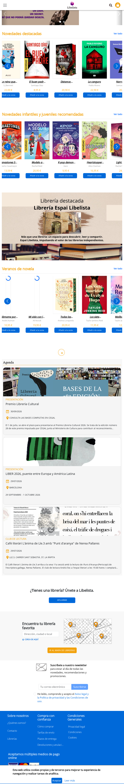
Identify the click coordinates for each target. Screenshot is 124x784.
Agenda (8, 362)
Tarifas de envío (46, 732)
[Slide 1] (60, 22)
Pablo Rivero (94, 85)
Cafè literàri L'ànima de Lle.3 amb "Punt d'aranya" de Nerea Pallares (53, 543)
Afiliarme (62, 600)
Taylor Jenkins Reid (94, 320)
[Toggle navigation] (5, 5)
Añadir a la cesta (37, 95)
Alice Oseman (94, 166)
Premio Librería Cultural (22, 404)
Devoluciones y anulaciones (51, 744)
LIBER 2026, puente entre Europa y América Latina (40, 474)
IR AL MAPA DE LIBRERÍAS (62, 650)
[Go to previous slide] (7, 66)
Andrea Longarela (66, 320)
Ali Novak (37, 320)
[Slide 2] (64, 22)
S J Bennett (8, 85)
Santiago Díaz (37, 85)
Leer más (70, 780)
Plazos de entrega (47, 738)
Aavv (66, 166)
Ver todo (118, 33)
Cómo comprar (46, 726)
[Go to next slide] (116, 66)
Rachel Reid (37, 166)
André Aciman (8, 320)
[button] (5, 13)
